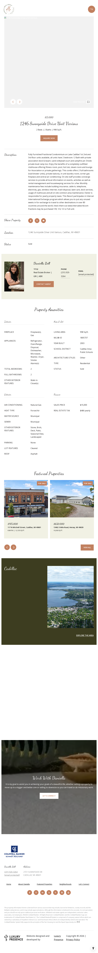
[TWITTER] (55, 892)
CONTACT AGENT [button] (43, 284)
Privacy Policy (73, 939)
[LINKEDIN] (42, 892)
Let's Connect (84, 884)
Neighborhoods (65, 884)
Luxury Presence (58, 937)
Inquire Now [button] (49, 138)
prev (13, 102)
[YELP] (49, 892)
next (19, 102)
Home (8, 884)
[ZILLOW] (68, 892)
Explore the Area (85, 635)
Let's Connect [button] (49, 796)
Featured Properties (44, 884)
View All (87, 547)
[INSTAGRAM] (36, 892)
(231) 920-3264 (65, 274)
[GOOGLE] (62, 892)
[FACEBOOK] (29, 892)
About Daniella (24, 884)
